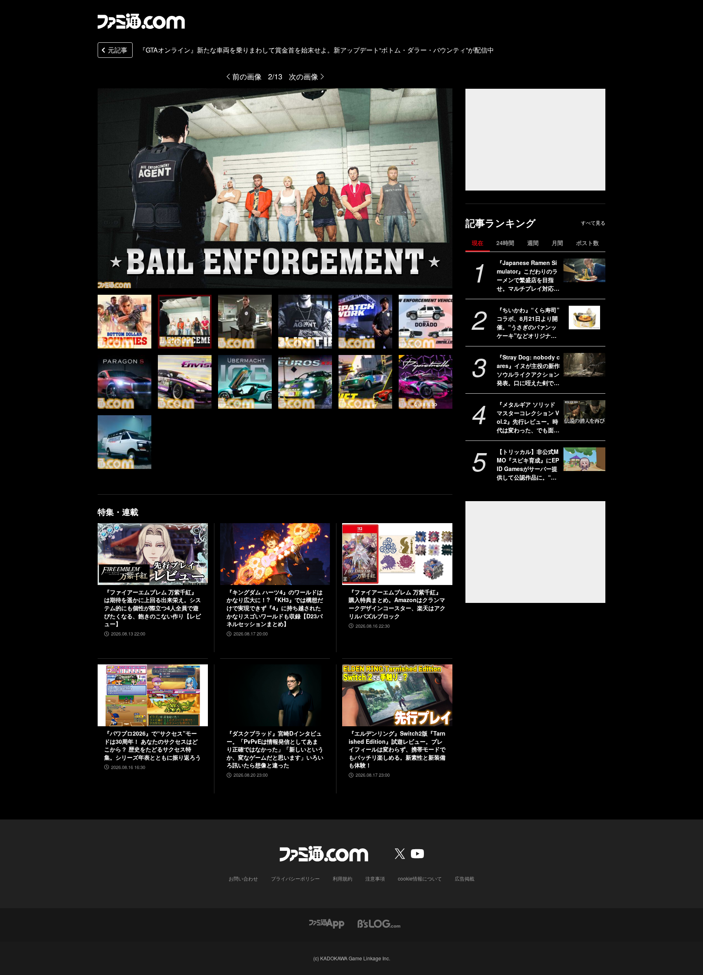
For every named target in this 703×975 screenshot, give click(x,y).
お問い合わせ (243, 878)
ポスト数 (587, 243)
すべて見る (593, 223)
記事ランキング (500, 223)
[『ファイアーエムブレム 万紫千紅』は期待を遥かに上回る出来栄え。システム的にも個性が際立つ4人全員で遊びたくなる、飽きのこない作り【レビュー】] (153, 554)
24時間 (505, 243)
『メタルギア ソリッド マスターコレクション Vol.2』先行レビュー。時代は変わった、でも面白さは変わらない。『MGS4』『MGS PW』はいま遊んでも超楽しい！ (528, 417)
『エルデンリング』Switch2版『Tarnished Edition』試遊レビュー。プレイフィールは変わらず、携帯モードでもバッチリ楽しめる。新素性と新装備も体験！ (397, 749)
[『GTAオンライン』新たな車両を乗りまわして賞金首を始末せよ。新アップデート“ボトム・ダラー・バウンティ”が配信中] (124, 321)
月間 (557, 243)
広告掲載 (464, 878)
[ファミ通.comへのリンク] (141, 21)
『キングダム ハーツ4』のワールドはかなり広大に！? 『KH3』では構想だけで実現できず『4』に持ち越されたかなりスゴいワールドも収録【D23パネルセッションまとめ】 (275, 608)
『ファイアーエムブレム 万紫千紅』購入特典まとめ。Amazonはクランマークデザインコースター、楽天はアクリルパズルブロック (397, 604)
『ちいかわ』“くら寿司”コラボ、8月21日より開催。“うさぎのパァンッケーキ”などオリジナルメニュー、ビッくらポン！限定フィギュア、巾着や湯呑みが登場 (528, 323)
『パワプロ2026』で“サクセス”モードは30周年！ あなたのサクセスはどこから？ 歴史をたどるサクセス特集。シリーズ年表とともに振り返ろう (152, 745)
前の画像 (247, 76)
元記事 (117, 50)
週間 (533, 243)
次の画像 (303, 76)
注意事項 (375, 878)
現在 (477, 243)
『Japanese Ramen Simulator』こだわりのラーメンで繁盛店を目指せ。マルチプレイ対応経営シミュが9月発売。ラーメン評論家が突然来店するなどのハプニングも (528, 276)
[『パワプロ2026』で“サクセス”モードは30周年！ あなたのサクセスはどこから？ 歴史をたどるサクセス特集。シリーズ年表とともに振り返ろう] (153, 695)
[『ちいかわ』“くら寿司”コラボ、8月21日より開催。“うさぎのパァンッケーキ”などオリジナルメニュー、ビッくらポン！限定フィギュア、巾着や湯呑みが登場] (584, 317)
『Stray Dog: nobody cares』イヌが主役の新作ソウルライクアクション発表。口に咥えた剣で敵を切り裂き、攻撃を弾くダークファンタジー (528, 370)
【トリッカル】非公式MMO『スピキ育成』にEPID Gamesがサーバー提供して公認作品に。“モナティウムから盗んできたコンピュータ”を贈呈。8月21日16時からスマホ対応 (528, 464)
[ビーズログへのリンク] (379, 922)
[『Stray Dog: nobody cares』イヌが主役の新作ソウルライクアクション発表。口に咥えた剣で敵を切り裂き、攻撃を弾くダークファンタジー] (584, 365)
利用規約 (342, 878)
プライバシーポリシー (295, 878)
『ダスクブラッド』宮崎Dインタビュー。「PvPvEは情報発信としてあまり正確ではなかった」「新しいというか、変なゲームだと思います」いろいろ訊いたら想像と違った (275, 749)
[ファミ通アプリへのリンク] (326, 922)
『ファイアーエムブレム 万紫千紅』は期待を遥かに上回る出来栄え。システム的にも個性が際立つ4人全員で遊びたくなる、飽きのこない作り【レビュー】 (152, 608)
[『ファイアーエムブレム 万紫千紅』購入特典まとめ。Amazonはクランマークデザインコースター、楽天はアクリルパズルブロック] (397, 554)
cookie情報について (420, 878)
